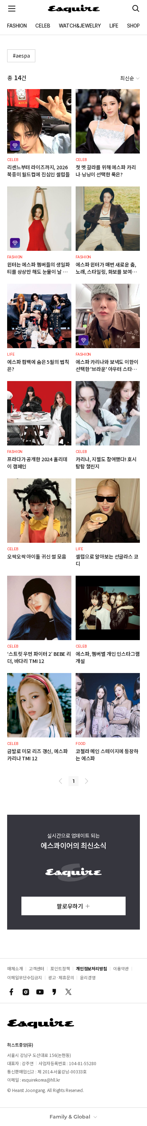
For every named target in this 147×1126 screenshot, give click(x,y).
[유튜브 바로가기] (40, 992)
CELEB (42, 26)
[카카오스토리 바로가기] (54, 992)
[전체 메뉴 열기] (12, 8)
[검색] (136, 8)
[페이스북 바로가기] (11, 992)
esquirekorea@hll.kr (41, 1080)
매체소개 (15, 968)
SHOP (133, 26)
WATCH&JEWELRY (80, 26)
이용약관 (121, 968)
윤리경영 (88, 977)
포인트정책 (60, 968)
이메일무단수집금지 (24, 977)
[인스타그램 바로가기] (25, 992)
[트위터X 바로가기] (68, 992)
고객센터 (37, 968)
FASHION (17, 26)
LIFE (114, 26)
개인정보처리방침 (91, 968)
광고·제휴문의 (61, 977)
